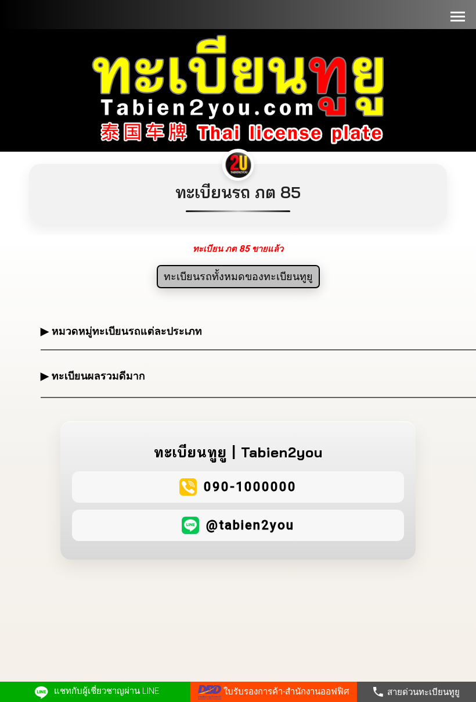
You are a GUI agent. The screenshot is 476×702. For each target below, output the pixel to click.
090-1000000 (250, 486)
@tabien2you (250, 525)
